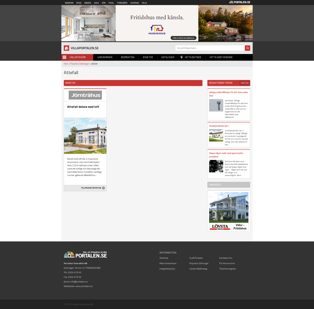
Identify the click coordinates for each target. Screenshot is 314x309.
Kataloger (168, 57)
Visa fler (245, 83)
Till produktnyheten (91, 188)
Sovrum (134, 2)
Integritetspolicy (167, 268)
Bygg (78, 2)
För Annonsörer (227, 263)
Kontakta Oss (225, 258)
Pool (111, 2)
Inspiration (127, 57)
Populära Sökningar (79, 63)
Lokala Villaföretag (198, 268)
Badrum (69, 2)
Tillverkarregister (227, 268)
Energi (87, 2)
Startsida (163, 258)
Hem (66, 63)
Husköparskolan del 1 (219, 125)
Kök (104, 2)
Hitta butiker (193, 57)
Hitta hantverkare (221, 57)
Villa (144, 2)
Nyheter (148, 57)
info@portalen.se (79, 281)
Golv (96, 2)
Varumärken (104, 57)
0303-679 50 (74, 272)
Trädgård (122, 2)
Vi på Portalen (196, 258)
